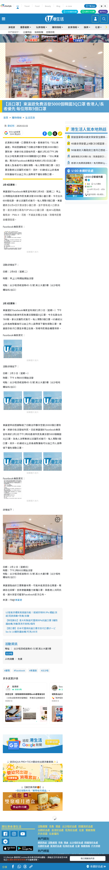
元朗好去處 (44, 830)
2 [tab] (51, 35)
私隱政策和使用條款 (16, 859)
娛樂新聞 (39, 32)
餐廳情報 (90, 830)
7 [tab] (48, 38)
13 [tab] (51, 41)
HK (17, 6)
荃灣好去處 (58, 830)
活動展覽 (42, 826)
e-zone (69, 6)
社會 (81, 830)
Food (37, 6)
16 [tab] (59, 41)
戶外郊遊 (42, 833)
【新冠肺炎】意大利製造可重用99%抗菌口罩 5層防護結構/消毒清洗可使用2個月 (32, 622)
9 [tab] (53, 38)
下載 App (91, 6)
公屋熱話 (27, 32)
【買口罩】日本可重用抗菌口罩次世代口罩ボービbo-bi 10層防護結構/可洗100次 (31, 629)
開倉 (58, 826)
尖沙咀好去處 (69, 826)
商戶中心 (103, 11)
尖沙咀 (9, 653)
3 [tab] (53, 35)
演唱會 (11, 27)
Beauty (48, 6)
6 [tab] (62, 35)
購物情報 (17, 117)
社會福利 (54, 833)
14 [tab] (53, 41)
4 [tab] (56, 35)
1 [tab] (48, 35)
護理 (7, 670)
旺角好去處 (71, 830)
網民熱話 (42, 842)
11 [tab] (59, 38)
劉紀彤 (11, 125)
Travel (27, 6)
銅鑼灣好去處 (85, 826)
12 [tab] (62, 38)
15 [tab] (56, 41)
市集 (51, 826)
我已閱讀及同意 (88, 858)
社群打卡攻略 (89, 11)
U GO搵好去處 (71, 11)
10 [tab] (56, 38)
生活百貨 (30, 117)
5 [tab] (59, 35)
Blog (58, 6)
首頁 (5, 117)
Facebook (20, 670)
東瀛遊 (18, 599)
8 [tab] (51, 38)
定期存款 (50, 32)
